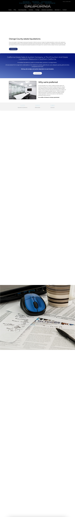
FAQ (15, 10)
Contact (65, 10)
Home (9, 10)
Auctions (31, 10)
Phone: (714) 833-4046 (66, 1)
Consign (37, 10)
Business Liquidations (47, 10)
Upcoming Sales (22, 10)
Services (57, 10)
